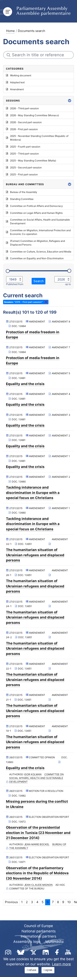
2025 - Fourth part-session (25, 146)
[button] (69, 100)
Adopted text (17, 82)
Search (38, 281)
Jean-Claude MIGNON (38, 884)
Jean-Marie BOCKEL (36, 844)
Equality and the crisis (25, 384)
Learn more (61, 964)
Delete (45, 302)
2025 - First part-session (24, 174)
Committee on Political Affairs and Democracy (36, 205)
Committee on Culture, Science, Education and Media (40, 251)
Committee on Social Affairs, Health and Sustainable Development (36, 778)
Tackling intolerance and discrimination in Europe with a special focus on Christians (33, 492)
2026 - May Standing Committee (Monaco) (34, 115)
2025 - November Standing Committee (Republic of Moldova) (39, 137)
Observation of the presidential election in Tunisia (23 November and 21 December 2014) (38, 832)
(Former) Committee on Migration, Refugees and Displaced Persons (37, 242)
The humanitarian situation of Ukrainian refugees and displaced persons (35, 555)
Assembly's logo (26, 942)
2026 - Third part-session (24, 108)
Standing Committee (21, 199)
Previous (11, 902)
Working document (20, 75)
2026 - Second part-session (26, 122)
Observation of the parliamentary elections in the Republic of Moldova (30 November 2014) (37, 873)
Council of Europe (38, 926)
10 (69, 902)
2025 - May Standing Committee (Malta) (33, 160)
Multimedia (54, 942)
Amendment (17, 89)
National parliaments (39, 931)
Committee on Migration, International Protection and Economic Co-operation (40, 232)
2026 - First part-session (24, 129)
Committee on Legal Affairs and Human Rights (36, 212)
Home (10, 31)
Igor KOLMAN (32, 774)
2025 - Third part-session (24, 153)
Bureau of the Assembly (23, 192)
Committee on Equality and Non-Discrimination (37, 258)
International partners (38, 936)
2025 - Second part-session (26, 167)
